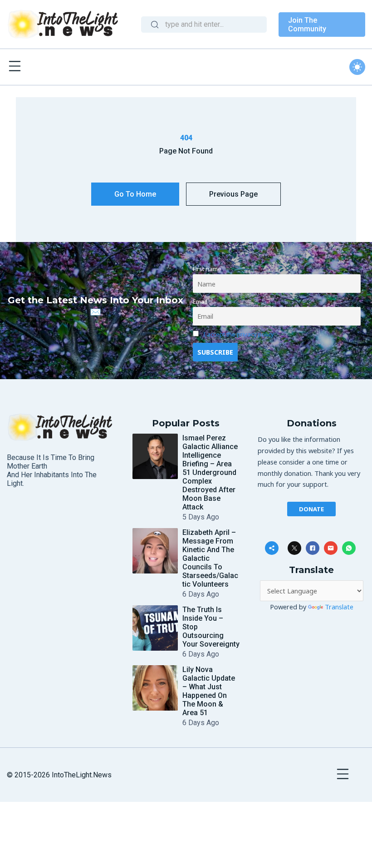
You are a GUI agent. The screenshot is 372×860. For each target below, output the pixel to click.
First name (207, 269)
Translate (339, 606)
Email (200, 301)
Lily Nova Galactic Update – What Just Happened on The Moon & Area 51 (208, 691)
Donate (311, 509)
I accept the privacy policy (238, 334)
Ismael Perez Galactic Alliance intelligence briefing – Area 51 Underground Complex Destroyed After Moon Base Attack (210, 472)
